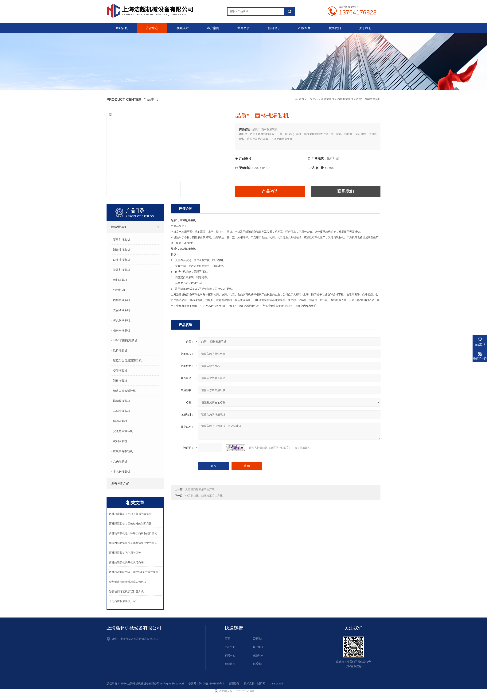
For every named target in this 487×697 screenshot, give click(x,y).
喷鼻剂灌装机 (121, 239)
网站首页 (122, 28)
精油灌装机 (120, 421)
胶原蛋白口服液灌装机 (127, 360)
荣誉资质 (243, 28)
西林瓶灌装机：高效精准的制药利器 (130, 523)
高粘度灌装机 (121, 410)
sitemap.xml (276, 683)
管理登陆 (234, 683)
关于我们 (365, 28)
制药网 (261, 683)
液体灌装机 (327, 99)
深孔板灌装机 (121, 320)
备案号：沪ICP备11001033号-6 (206, 683)
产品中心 (152, 28)
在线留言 (304, 28)
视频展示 (183, 28)
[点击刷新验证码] (235, 447)
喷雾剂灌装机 (121, 269)
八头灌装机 (120, 461)
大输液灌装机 (121, 310)
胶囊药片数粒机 (123, 451)
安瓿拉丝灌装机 (123, 431)
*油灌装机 (119, 290)
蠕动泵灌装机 (121, 400)
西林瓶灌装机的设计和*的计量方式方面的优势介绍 (135, 572)
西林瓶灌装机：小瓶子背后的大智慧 (130, 514)
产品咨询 (270, 191)
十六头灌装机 (121, 471)
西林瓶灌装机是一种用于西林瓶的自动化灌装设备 (135, 533)
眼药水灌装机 (121, 330)
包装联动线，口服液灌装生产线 (204, 495)
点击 (158, 227)
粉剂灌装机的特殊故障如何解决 (127, 581)
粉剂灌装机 (120, 279)
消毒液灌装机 (121, 249)
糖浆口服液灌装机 (124, 390)
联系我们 (335, 28)
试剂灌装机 (120, 441)
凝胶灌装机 (120, 370)
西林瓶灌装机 (345, 99)
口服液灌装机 (121, 259)
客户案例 (213, 28)
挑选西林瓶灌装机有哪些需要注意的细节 (133, 543)
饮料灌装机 (120, 350)
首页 (301, 99)
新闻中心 (274, 28)
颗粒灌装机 (120, 380)
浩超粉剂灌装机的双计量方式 (126, 591)
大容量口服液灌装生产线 (200, 489)
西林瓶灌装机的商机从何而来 (126, 562)
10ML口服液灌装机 (125, 340)
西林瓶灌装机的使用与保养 (125, 552)
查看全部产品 (120, 483)
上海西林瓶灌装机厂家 (122, 601)
